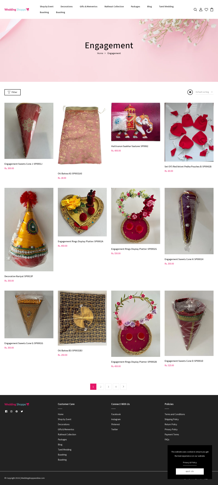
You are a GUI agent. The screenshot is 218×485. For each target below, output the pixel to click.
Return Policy (171, 424)
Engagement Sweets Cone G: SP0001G (23, 343)
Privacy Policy (171, 429)
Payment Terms (172, 434)
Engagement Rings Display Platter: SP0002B (134, 361)
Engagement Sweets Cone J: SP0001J (23, 163)
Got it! (190, 471)
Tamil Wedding (166, 6)
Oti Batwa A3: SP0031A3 (70, 173)
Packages (135, 6)
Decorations (67, 6)
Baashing (44, 12)
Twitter (114, 429)
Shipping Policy (172, 419)
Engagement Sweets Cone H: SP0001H (184, 259)
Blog (149, 6)
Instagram (116, 419)
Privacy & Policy (190, 462)
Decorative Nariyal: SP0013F (18, 276)
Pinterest (115, 424)
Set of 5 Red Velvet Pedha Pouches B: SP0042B (188, 166)
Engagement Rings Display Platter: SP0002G (134, 249)
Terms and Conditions (175, 414)
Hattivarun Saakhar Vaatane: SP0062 (129, 146)
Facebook (116, 414)
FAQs (167, 439)
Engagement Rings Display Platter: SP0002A (80, 241)
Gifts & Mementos (88, 6)
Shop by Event (47, 6)
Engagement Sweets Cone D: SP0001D (184, 360)
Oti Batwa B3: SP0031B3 (70, 350)
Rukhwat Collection (114, 6)
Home (100, 53)
